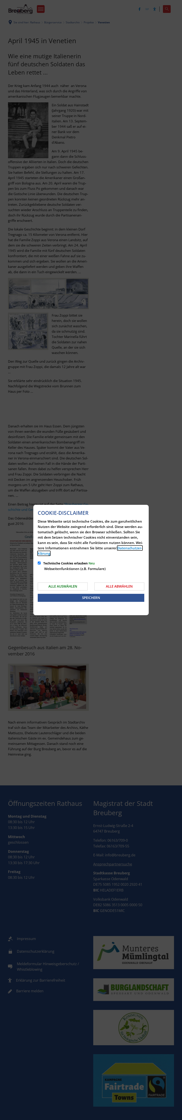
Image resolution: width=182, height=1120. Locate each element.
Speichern (91, 597)
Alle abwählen (119, 586)
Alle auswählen (62, 586)
